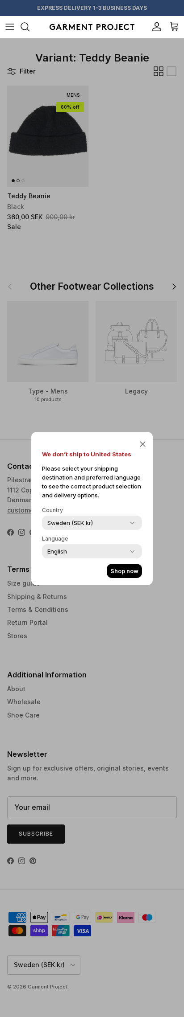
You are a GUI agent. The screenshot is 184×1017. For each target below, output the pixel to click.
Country (52, 510)
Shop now (124, 570)
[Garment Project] (92, 27)
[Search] (29, 27)
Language (55, 538)
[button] (142, 443)
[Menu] (10, 27)
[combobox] (70, 522)
